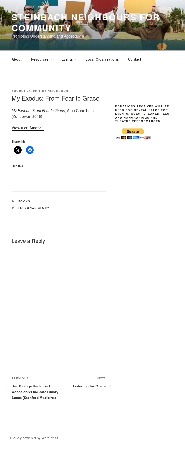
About (17, 59)
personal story (34, 207)
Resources (40, 59)
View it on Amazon (28, 128)
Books (24, 201)
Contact (134, 59)
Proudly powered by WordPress (34, 438)
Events (67, 59)
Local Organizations (102, 59)
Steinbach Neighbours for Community (86, 22)
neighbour (58, 91)
